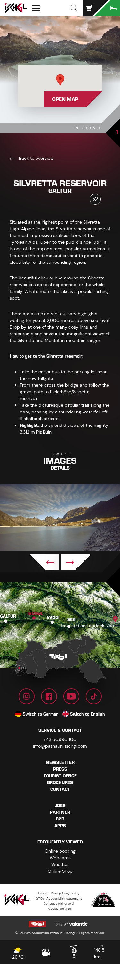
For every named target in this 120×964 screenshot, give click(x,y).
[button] (74, 8)
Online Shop (60, 871)
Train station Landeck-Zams (89, 625)
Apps (60, 826)
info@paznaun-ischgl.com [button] (60, 746)
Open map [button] (65, 99)
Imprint (43, 893)
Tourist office (60, 776)
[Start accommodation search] (107, 8)
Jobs (60, 806)
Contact (60, 789)
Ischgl (35, 613)
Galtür (8, 616)
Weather (60, 864)
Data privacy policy (65, 893)
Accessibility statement (64, 898)
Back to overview (36, 158)
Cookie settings (60, 909)
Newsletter (60, 763)
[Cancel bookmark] (95, 199)
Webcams (60, 858)
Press (60, 769)
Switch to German (41, 714)
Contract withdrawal (59, 903)
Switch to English (87, 714)
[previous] (44, 562)
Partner (60, 812)
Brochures (60, 783)
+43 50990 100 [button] (60, 739)
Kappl (53, 617)
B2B (60, 819)
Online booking (60, 851)
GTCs (40, 898)
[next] (75, 562)
